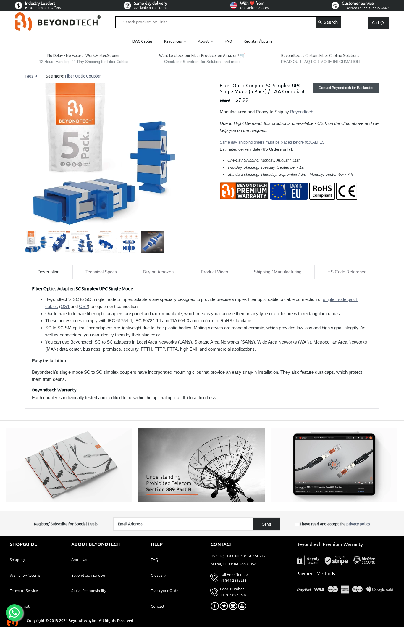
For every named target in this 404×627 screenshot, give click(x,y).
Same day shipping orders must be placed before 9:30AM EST (273, 142)
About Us (79, 559)
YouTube (242, 606)
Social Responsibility (88, 591)
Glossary (158, 575)
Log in (266, 41)
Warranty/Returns (25, 575)
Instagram (233, 606)
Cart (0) (378, 22)
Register (251, 41)
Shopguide (23, 544)
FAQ (228, 41)
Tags (31, 76)
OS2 (83, 306)
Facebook (215, 606)
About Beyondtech (95, 544)
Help (157, 544)
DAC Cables (142, 41)
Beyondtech (301, 111)
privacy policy (358, 524)
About (205, 41)
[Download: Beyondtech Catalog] (69, 500)
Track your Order (165, 591)
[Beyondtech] (58, 15)
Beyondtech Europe (88, 575)
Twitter (224, 606)
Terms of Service (24, 591)
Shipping (17, 559)
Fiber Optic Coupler (83, 76)
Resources (175, 41)
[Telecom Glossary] (201, 500)
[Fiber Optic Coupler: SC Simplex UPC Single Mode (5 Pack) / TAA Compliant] (104, 85)
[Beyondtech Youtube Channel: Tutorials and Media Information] (334, 500)
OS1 (65, 306)
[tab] (49, 272)
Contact (157, 606)
